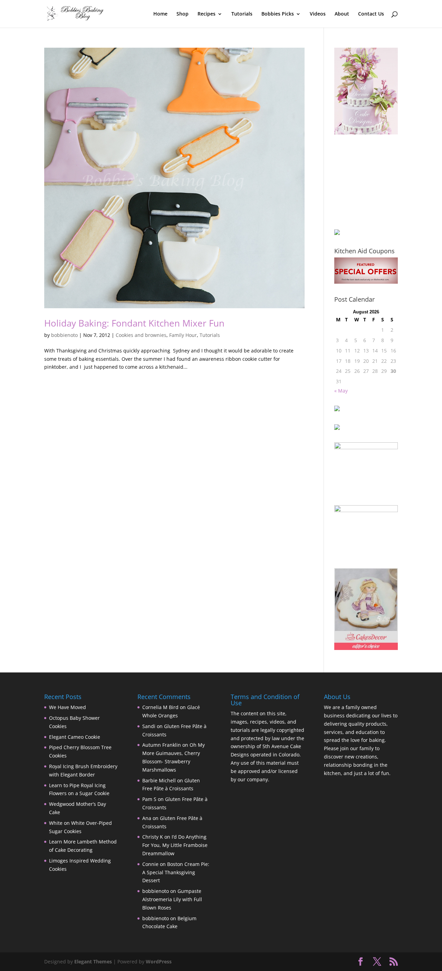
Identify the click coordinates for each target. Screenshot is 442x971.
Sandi (148, 726)
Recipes (206, 14)
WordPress (159, 961)
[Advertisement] (368, 181)
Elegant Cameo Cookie (74, 737)
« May (341, 390)
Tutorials (241, 14)
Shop (182, 14)
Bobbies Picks (277, 14)
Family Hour (183, 335)
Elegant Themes (93, 961)
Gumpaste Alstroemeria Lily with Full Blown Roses (172, 899)
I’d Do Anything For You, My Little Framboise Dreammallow (175, 845)
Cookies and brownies (141, 335)
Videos (318, 14)
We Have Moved (67, 707)
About (342, 14)
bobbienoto (64, 335)
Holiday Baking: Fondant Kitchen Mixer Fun (134, 323)
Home (160, 14)
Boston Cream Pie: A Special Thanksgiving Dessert (175, 872)
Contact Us (371, 14)
